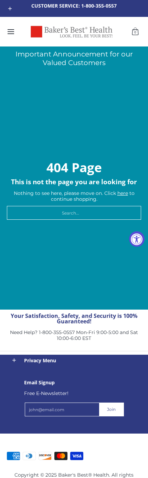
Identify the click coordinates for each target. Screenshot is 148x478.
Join (111, 409)
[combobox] (74, 213)
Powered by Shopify (26, 446)
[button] (135, 31)
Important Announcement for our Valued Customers (74, 58)
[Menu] (10, 31)
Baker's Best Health (25, 435)
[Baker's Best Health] (72, 31)
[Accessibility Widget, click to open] (137, 239)
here (122, 193)
